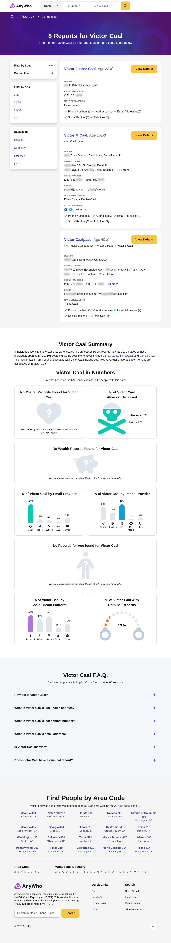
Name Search (132, 891)
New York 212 (56, 813)
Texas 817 (143, 847)
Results (18, 139)
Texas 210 (56, 847)
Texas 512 (85, 837)
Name (47, 5)
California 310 (27, 813)
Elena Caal (70, 199)
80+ (16, 118)
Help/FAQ (97, 897)
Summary (20, 147)
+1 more (124, 169)
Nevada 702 (114, 813)
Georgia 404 (56, 827)
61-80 (17, 110)
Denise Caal (88, 199)
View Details (144, 69)
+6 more (81, 209)
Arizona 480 (143, 837)
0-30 (16, 94)
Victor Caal (28, 16)
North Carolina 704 (115, 847)
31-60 (17, 102)
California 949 (114, 827)
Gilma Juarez (72, 105)
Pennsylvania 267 (27, 847)
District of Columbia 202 (143, 815)
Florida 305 (85, 813)
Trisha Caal (71, 303)
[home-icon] (12, 17)
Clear (50, 65)
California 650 (56, 837)
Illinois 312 (85, 827)
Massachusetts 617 (115, 837)
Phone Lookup (132, 903)
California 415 (27, 827)
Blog (94, 891)
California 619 (85, 847)
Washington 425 (27, 837)
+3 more (113, 284)
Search (70, 913)
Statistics (19, 156)
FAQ (17, 164)
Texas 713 (143, 827)
